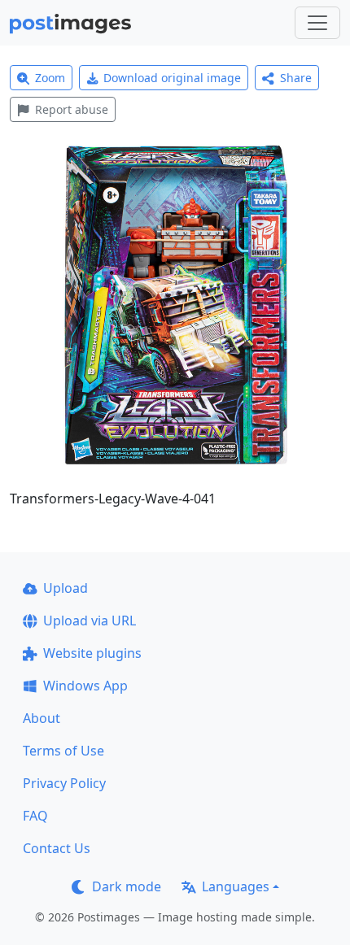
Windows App (85, 686)
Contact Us (56, 848)
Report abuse (71, 109)
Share (296, 77)
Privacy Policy (64, 783)
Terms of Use (63, 751)
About (41, 718)
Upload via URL (89, 620)
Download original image (172, 77)
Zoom (50, 77)
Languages (235, 886)
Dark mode (126, 886)
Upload (65, 588)
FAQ (35, 816)
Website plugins (92, 653)
